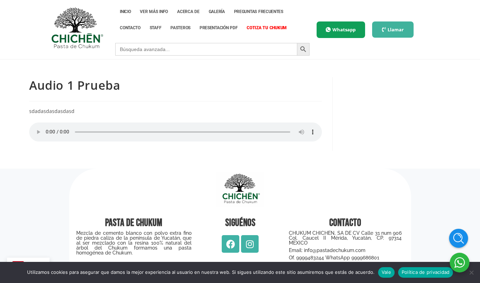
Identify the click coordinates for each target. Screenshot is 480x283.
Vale (386, 272)
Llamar (396, 29)
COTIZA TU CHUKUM (267, 27)
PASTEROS (180, 27)
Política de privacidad (426, 272)
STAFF (156, 27)
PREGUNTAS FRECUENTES (258, 11)
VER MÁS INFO (154, 11)
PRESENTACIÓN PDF (219, 27)
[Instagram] (250, 244)
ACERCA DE (188, 11)
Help (458, 238)
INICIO (125, 11)
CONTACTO (130, 27)
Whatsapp (344, 29)
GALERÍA (217, 11)
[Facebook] (230, 244)
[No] (471, 272)
